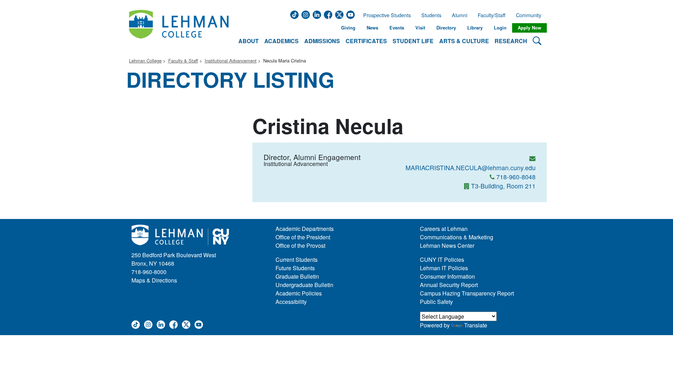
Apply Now (529, 28)
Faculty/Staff (491, 15)
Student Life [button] (413, 41)
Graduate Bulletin (297, 276)
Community (531, 15)
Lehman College (145, 60)
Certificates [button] (366, 41)
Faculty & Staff (183, 60)
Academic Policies (299, 293)
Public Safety (436, 302)
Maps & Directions (154, 280)
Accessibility (291, 302)
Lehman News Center (447, 245)
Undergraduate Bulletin (304, 285)
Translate (475, 325)
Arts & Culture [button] (464, 41)
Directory (446, 28)
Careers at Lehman (444, 229)
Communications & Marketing (456, 237)
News (372, 28)
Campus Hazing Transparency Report (467, 293)
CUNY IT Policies (442, 259)
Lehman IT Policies (444, 268)
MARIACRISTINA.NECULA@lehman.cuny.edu (471, 167)
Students (431, 15)
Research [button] (511, 41)
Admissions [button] (322, 41)
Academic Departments (305, 229)
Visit (420, 28)
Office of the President (303, 237)
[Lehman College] (179, 28)
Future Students (295, 268)
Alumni (459, 15)
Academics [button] (281, 41)
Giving (348, 28)
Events (396, 28)
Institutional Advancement (231, 60)
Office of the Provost (300, 245)
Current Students (297, 259)
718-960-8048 (516, 176)
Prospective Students (385, 15)
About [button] (248, 41)
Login (500, 28)
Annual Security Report (449, 285)
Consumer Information (447, 276)
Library (475, 28)
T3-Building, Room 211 (503, 185)
